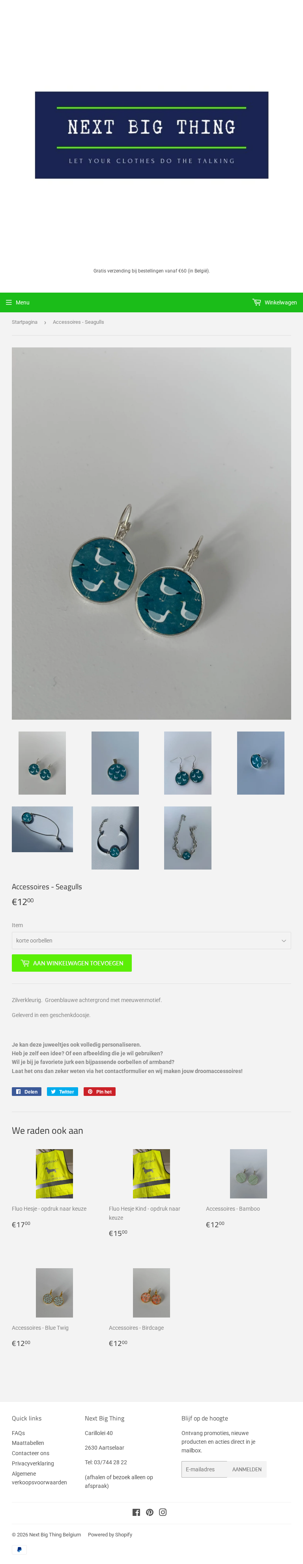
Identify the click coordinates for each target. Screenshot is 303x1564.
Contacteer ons (30, 1453)
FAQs (18, 1433)
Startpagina (24, 322)
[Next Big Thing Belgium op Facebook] (136, 1513)
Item (17, 925)
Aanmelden (247, 1470)
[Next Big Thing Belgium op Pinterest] (150, 1513)
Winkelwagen (280, 302)
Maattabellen (28, 1443)
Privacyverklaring (33, 1463)
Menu (23, 302)
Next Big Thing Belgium (55, 1535)
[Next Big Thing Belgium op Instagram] (163, 1513)
